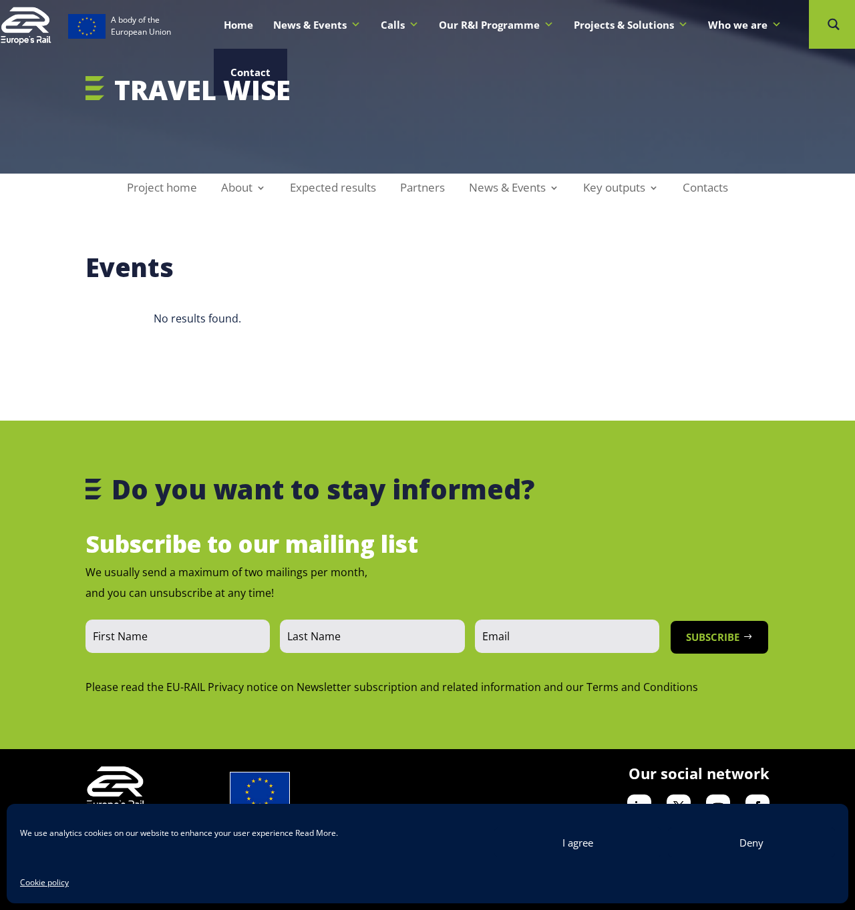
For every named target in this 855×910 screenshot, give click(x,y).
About (236, 189)
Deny (751, 842)
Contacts (705, 189)
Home (238, 24)
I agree (577, 842)
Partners (422, 189)
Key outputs (614, 189)
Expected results (333, 189)
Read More (315, 833)
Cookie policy (44, 882)
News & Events (507, 189)
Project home (162, 189)
